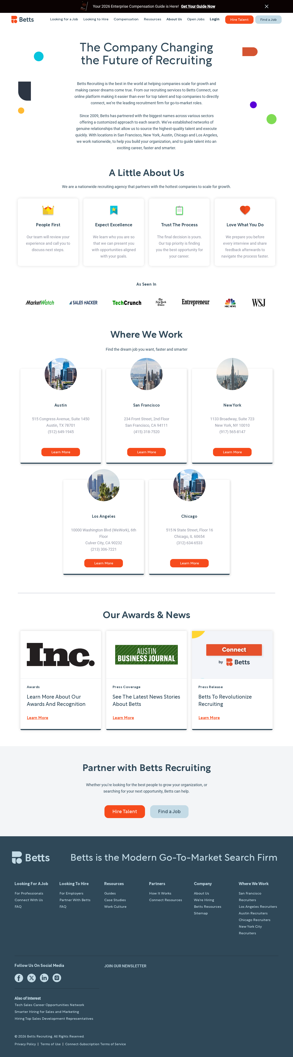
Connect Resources (165, 900)
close (266, 6)
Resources (152, 19)
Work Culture (115, 906)
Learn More (60, 452)
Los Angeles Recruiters (258, 906)
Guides (110, 893)
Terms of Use (50, 1044)
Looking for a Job (64, 19)
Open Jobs (196, 19)
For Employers (71, 893)
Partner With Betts (75, 900)
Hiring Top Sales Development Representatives (54, 1018)
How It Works (160, 893)
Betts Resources (207, 906)
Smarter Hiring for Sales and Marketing (47, 1012)
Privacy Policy (25, 1044)
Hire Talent (239, 19)
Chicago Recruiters (254, 920)
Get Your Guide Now (198, 6)
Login (214, 19)
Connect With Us (29, 900)
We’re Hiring (204, 900)
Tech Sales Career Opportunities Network (49, 1005)
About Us (174, 19)
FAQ (18, 906)
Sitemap (201, 913)
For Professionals (29, 893)
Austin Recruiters (253, 913)
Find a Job (268, 19)
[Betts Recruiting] (22, 19)
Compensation (126, 19)
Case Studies (115, 900)
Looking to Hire (96, 19)
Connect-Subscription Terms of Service (95, 1044)
